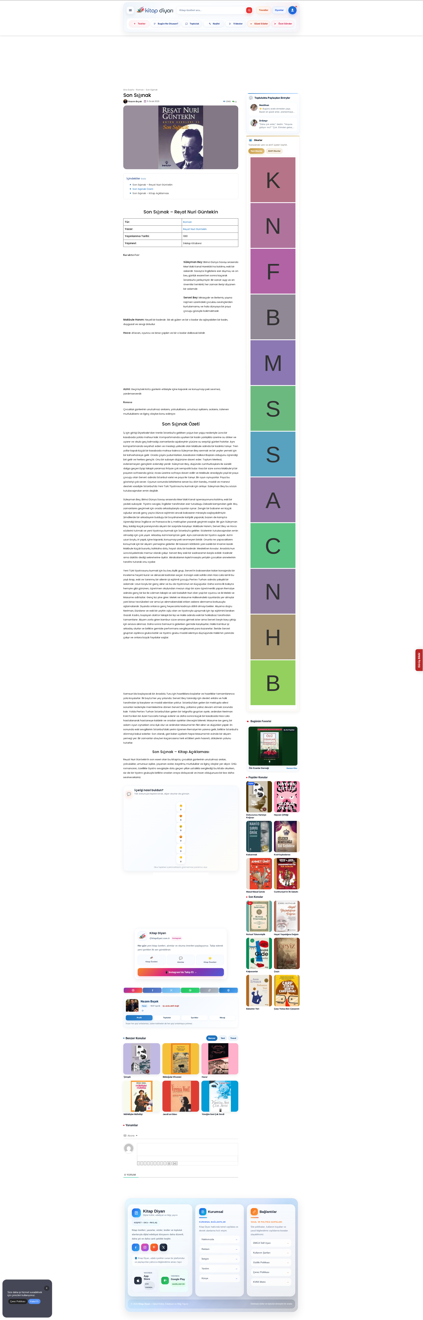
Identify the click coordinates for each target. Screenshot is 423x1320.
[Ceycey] (272, 567)
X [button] (46, 1288)
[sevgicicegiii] (272, 475)
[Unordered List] (155, 1163)
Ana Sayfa (128, 89)
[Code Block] (161, 1163)
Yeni (223, 1038)
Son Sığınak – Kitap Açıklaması (151, 193)
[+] (174, 1163)
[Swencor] (272, 430)
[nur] (272, 612)
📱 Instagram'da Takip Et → (181, 972)
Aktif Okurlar (274, 151)
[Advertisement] (211, 60)
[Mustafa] (272, 384)
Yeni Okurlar (256, 151)
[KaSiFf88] (272, 201)
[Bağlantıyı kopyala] (209, 990)
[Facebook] (152, 990)
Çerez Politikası (17, 1301)
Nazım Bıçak (135, 101)
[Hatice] (272, 658)
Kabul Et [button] (34, 1301)
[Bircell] (272, 704)
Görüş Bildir (419, 660)
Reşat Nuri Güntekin (195, 229)
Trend (233, 1038)
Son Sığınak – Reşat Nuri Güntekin (153, 184)
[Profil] (292, 10)
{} (169, 1163)
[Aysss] (272, 521)
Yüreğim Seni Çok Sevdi (213, 1114)
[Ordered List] (151, 1163)
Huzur (204, 1077)
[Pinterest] (154, 1247)
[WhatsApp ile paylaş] (190, 990)
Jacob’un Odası (170, 1114)
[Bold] (138, 1163)
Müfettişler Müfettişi (133, 1114)
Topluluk (167, 1017)
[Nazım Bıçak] (125, 101)
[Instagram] (133, 990)
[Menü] (130, 10)
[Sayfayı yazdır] (228, 990)
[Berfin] (272, 338)
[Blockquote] (158, 1163)
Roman (140, 89)
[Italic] (141, 1163)
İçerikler (194, 1017)
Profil (139, 1017)
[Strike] (148, 1163)
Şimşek (127, 1077)
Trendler (263, 10)
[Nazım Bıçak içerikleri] (132, 1006)
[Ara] (249, 10)
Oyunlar (279, 10)
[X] (171, 990)
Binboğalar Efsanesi (172, 1077)
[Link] (165, 1163)
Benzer (211, 1038)
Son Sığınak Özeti (143, 189)
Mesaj (222, 1017)
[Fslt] (272, 292)
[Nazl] (272, 247)
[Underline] (145, 1163)
